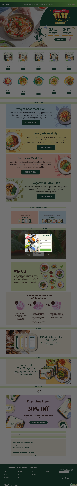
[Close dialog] (51, 235)
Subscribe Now (45, 249)
